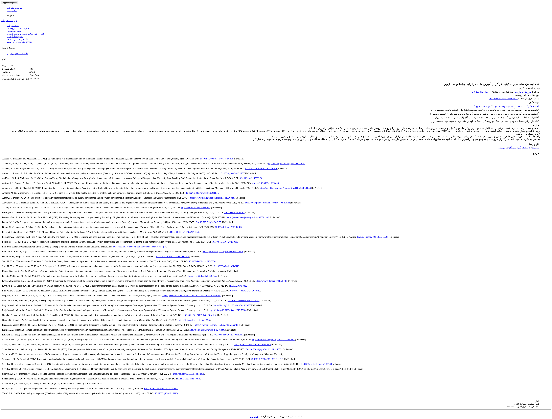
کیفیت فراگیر (524, 147)
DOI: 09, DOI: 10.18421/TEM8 (185, 232)
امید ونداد (519, 106)
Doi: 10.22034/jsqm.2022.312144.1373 (263, 349)
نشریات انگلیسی (15, 36)
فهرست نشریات (14, 8)
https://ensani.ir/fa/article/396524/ (202, 276)
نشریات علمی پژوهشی (18, 28)
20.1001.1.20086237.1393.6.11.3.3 (267, 359)
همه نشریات (13, 25)
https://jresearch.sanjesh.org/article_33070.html (248, 217)
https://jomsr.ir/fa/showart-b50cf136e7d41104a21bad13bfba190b (191, 295)
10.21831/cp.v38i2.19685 (188, 378)
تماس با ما (12, 10)
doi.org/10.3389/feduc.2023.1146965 (161, 388)
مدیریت (535, 147)
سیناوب (254, 416)
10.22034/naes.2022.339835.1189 (228, 334)
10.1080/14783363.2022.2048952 (244, 290)
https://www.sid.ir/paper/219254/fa (271, 281)
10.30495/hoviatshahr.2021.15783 (316, 364)
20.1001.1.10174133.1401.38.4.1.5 (199, 315)
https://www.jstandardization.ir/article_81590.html (212, 198)
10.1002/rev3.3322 (238, 286)
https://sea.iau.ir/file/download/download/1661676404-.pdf (139, 246)
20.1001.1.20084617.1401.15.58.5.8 (216, 158)
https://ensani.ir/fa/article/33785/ (195, 207)
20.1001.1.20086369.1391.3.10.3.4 (261, 168)
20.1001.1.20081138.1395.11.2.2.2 (243, 300)
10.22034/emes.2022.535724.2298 (373, 237)
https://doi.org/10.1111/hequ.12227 (194, 320)
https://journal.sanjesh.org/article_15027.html (223, 251)
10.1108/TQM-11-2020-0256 (202, 261)
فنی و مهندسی (14, 31)
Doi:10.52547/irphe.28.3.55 (208, 222)
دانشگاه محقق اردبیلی (17, 53)
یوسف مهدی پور (482, 106)
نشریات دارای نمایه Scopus (19, 42)
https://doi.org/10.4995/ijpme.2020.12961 (286, 163)
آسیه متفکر (533, 106)
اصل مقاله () (480, 92)
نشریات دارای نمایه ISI (17, 39)
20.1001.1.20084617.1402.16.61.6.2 (172, 256)
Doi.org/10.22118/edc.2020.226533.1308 (252, 344)
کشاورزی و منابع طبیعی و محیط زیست (25, 33)
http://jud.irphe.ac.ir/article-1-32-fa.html (207, 330)
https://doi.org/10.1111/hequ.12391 (188, 374)
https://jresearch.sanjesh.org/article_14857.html (273, 339)
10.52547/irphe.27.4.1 (234, 212)
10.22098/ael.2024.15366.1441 (503, 98)
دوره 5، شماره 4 (523, 92)
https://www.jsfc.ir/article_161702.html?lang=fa (216, 325)
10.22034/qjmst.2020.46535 (232, 173)
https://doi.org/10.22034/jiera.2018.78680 (232, 305)
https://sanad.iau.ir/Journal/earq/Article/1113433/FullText (285, 188)
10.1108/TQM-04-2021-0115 (224, 242)
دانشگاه (512, 147)
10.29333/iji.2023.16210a (166, 393)
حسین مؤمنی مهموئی (503, 106)
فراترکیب (503, 147)
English (10, 15)
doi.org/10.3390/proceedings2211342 (203, 193)
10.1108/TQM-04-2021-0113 (226, 266)
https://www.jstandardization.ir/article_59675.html (267, 202)
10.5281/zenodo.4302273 (250, 178)
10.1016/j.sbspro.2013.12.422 (228, 227)
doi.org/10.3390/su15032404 (265, 183)
